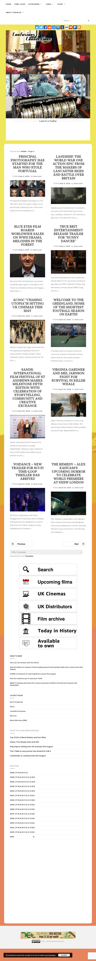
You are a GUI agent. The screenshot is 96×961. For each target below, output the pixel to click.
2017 (12, 814)
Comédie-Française (18, 711)
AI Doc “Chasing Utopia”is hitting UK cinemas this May (27, 305)
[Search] (88, 20)
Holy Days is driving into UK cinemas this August (31, 747)
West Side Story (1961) (18, 720)
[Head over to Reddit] (50, 27)
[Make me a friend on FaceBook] (46, 27)
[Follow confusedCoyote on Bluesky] (37, 27)
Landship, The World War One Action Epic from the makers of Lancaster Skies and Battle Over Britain (68, 167)
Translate (29, 556)
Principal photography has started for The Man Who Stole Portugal (27, 163)
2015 (12, 823)
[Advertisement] (19, 881)
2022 (12, 791)
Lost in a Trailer (48, 121)
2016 (12, 818)
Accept (64, 955)
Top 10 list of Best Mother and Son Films (28, 737)
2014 (12, 828)
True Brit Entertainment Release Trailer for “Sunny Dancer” (68, 233)
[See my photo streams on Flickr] (67, 27)
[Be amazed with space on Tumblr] (62, 27)
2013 (12, 832)
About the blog (13, 12)
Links (48, 4)
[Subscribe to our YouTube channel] (71, 27)
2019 (12, 805)
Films (60, 4)
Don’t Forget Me (16, 702)
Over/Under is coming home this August (28, 756)
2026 (12, 773)
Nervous (13, 716)
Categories (33, 4)
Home (8, 4)
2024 (12, 782)
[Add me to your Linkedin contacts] (58, 27)
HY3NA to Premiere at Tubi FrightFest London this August (33, 674)
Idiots (12, 707)
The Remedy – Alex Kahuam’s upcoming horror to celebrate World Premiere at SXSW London (68, 473)
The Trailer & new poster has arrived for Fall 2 (30, 751)
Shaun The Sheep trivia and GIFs (24, 742)
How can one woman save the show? (24, 663)
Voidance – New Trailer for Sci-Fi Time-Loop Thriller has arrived (27, 471)
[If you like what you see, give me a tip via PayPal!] (75, 27)
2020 (12, 800)
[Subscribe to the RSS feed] (79, 27)
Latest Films (16, 695)
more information (50, 955)
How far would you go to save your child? (26, 678)
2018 (12, 809)
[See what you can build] (54, 27)
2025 (12, 777)
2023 (12, 786)
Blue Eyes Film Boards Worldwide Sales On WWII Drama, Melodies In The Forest (27, 235)
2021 (12, 795)
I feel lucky (19, 4)
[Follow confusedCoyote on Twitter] (41, 27)
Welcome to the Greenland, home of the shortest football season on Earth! (68, 307)
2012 (12, 837)
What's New (16, 656)
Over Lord (37, 176)
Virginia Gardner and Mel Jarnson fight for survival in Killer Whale (68, 376)
